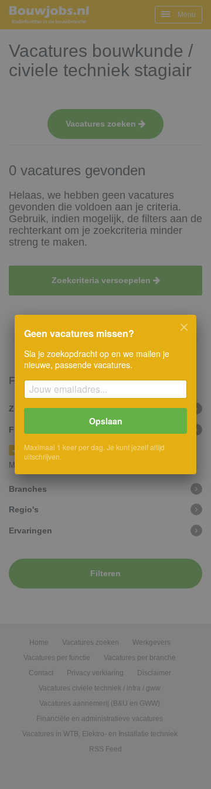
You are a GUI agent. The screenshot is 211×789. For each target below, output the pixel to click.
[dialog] (105, 394)
